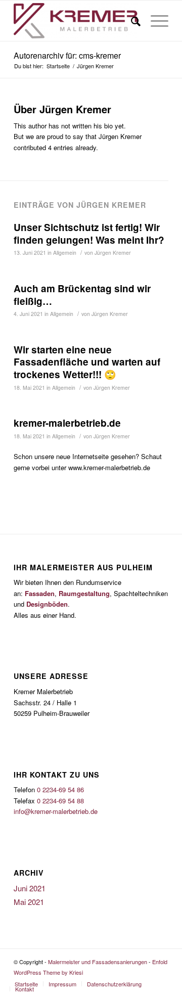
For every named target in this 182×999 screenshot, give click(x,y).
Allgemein (64, 252)
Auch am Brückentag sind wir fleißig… (82, 295)
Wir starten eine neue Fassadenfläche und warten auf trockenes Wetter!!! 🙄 (87, 362)
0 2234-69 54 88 (60, 800)
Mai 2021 (29, 901)
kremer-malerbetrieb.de (67, 423)
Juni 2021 (30, 888)
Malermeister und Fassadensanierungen (97, 962)
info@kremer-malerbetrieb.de (56, 811)
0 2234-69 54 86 (60, 789)
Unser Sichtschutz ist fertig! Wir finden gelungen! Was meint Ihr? (89, 233)
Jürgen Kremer (113, 252)
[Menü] (154, 21)
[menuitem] (26, 984)
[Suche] (131, 21)
